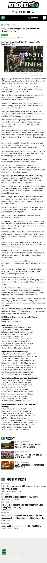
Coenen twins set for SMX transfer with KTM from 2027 (28, 456)
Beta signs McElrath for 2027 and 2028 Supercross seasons (28, 445)
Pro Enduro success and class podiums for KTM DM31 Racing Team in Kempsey (22, 506)
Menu (44, 19)
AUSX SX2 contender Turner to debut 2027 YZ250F (29, 466)
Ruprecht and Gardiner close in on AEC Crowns (19, 496)
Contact (10, 554)
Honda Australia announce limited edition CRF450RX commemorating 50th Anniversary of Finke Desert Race (23, 517)
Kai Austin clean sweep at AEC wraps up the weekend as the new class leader (23, 487)
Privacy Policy (18, 554)
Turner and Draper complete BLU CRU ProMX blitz (21, 526)
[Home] (23, 4)
